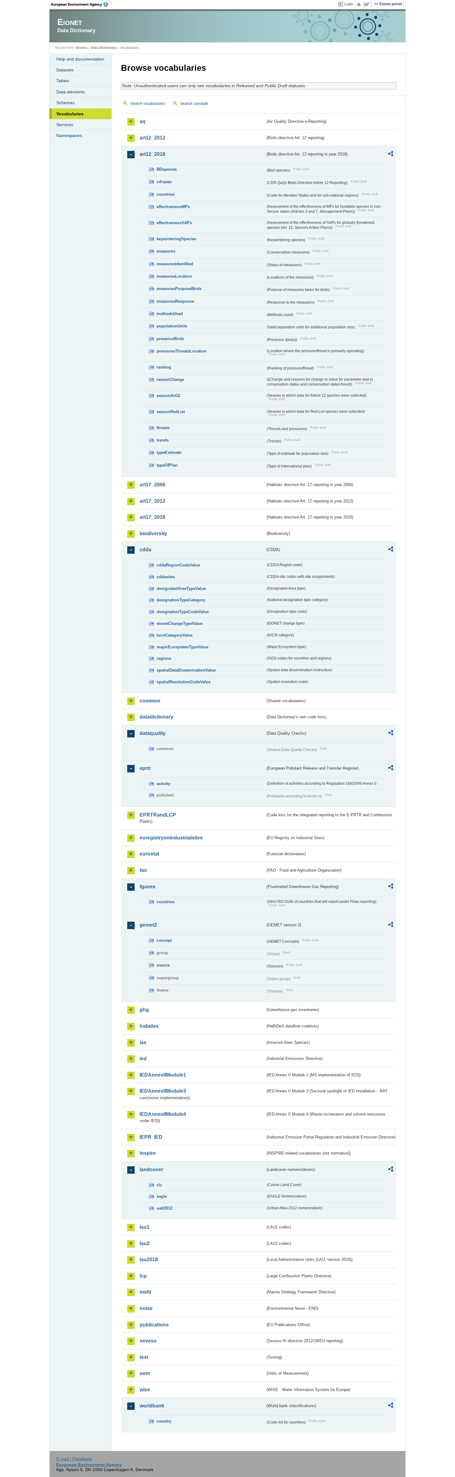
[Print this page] (359, 4)
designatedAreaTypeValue (181, 588)
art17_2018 (152, 517)
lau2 (145, 1243)
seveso (148, 1340)
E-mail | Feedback (74, 1458)
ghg (144, 1009)
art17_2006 (152, 484)
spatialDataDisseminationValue (186, 670)
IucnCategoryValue (175, 635)
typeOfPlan (167, 465)
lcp (143, 1276)
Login (348, 4)
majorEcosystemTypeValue (182, 647)
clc (159, 1185)
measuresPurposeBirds (179, 288)
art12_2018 (152, 154)
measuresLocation (174, 276)
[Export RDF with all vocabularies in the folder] (390, 154)
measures (166, 251)
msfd (145, 1292)
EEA (81, 4)
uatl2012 (164, 1208)
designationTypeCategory (181, 600)
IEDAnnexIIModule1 (163, 1075)
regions (164, 658)
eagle (162, 1196)
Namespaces (69, 135)
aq (142, 121)
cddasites (166, 576)
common (150, 700)
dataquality (153, 733)
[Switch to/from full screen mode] (367, 4)
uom (145, 1373)
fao (143, 870)
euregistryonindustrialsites (171, 837)
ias (143, 1042)
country (164, 1421)
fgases (147, 886)
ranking (164, 367)
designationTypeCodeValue (183, 611)
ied (143, 1058)
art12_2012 (152, 137)
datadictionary (156, 716)
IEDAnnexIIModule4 (163, 1114)
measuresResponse (175, 301)
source (163, 965)
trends (163, 440)
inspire (148, 1153)
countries (166, 194)
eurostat (149, 853)
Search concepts (194, 103)
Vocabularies (70, 113)
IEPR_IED (151, 1137)
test (144, 1357)
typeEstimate (169, 452)
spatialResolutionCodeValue (183, 682)
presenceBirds (170, 338)
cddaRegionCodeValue (178, 565)
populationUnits (172, 326)
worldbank (152, 1405)
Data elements (70, 91)
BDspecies (167, 169)
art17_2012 (152, 501)
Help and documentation (80, 59)
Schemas (65, 102)
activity (163, 783)
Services (64, 124)
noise (146, 1308)
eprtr (145, 768)
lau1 (145, 1227)
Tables (62, 80)
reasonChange (170, 379)
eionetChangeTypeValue (179, 623)
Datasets (65, 69)
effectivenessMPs (173, 206)
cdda (145, 549)
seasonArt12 (168, 395)
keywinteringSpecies (176, 239)
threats (163, 427)
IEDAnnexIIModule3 (163, 1091)
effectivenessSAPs (174, 222)
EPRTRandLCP (158, 814)
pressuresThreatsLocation (181, 351)
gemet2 (148, 925)
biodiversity (153, 533)
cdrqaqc (164, 181)
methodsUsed (170, 313)
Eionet (81, 47)
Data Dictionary (103, 47)
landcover (151, 1169)
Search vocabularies (147, 103)
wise (145, 1389)
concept (164, 940)
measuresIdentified (175, 264)
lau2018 (149, 1259)
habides (149, 1026)
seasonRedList (171, 411)
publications (154, 1324)
